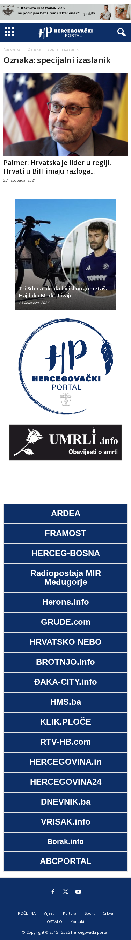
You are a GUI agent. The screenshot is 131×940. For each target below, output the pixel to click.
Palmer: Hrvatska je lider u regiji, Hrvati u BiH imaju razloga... (57, 167)
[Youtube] (78, 892)
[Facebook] (53, 892)
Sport (90, 913)
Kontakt (77, 921)
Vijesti (49, 913)
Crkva (108, 913)
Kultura (70, 913)
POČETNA (27, 913)
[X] (65, 892)
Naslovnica (12, 49)
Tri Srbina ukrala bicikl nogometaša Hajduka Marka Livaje (64, 292)
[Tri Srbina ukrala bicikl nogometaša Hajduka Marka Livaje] (65, 258)
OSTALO (54, 921)
